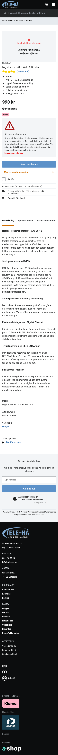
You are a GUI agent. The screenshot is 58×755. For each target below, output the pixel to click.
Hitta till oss (7, 621)
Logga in (6, 608)
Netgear (6, 426)
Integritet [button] (6, 629)
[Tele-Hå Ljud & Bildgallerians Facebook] (28, 672)
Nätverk (19, 20)
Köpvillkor (6, 594)
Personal (6, 617)
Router (29, 20)
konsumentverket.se (14, 153)
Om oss (5, 612)
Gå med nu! (29, 488)
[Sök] (5, 13)
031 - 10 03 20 (8, 558)
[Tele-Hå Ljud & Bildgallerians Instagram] (28, 666)
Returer (5, 598)
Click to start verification (32, 500)
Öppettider (7, 625)
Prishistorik (11, 108)
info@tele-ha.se (9, 562)
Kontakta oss (8, 590)
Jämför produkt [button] (13, 442)
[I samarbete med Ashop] (11, 749)
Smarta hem (7, 20)
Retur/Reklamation (10, 633)
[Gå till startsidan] (10, 4)
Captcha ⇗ (40, 502)
